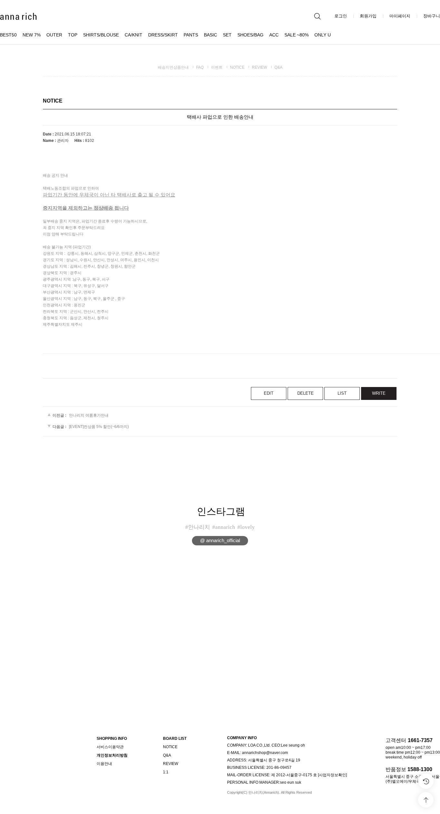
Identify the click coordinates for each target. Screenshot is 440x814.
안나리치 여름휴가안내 (89, 415)
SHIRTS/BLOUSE (101, 34)
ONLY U (322, 34)
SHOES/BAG (250, 34)
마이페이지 (399, 16)
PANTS (191, 34)
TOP (72, 34)
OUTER (54, 34)
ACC (274, 34)
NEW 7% (32, 34)
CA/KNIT (133, 34)
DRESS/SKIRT (163, 34)
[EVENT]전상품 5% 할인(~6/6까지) (99, 427)
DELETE (305, 393)
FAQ (200, 67)
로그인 (340, 16)
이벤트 (217, 67)
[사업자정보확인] (332, 775)
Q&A (278, 67)
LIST (342, 393)
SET (227, 34)
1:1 (165, 772)
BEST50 (8, 34)
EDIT (268, 393)
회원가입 (368, 16)
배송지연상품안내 (173, 67)
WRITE (379, 393)
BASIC (210, 34)
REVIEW (259, 67)
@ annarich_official (220, 540)
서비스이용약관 (110, 747)
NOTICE (237, 67)
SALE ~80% (296, 34)
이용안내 (104, 763)
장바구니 (431, 16)
